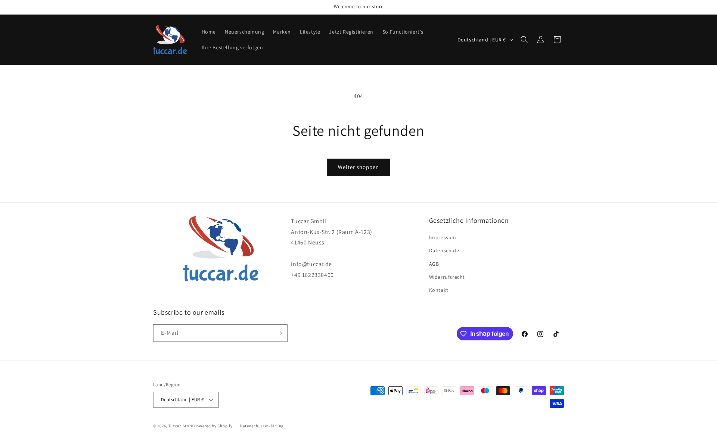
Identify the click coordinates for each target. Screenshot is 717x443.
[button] (524, 39)
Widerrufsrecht (447, 277)
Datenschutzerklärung (262, 425)
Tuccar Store (180, 425)
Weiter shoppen (358, 167)
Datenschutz (444, 250)
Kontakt (438, 290)
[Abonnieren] (279, 333)
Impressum (442, 237)
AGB (434, 264)
